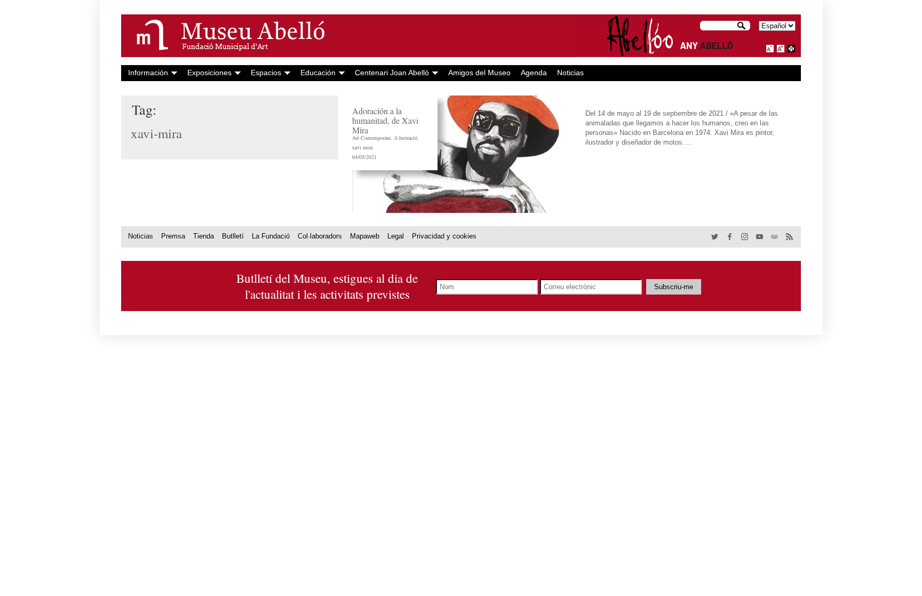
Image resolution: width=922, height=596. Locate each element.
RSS (790, 237)
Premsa (173, 236)
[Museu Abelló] (225, 35)
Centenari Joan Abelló (392, 72)
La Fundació (271, 236)
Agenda (534, 72)
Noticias (570, 72)
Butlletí (233, 236)
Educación (318, 72)
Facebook (730, 237)
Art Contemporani (371, 137)
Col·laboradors (320, 236)
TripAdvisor (775, 237)
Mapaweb (364, 236)
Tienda (203, 236)
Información (148, 72)
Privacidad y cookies (444, 236)
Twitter (715, 237)
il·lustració (405, 137)
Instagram (745, 237)
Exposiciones (209, 72)
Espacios (266, 72)
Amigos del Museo (479, 72)
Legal (395, 236)
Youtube (760, 237)
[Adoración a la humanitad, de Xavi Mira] (462, 154)
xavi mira (362, 147)
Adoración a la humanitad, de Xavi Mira (385, 120)
